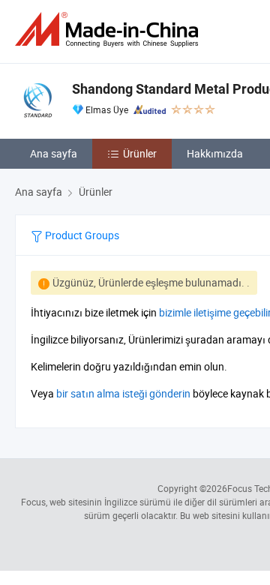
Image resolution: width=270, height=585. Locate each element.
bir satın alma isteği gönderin (123, 393)
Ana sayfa (53, 153)
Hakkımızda (215, 153)
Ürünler (140, 153)
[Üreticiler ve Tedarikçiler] (109, 29)
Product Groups (81, 235)
